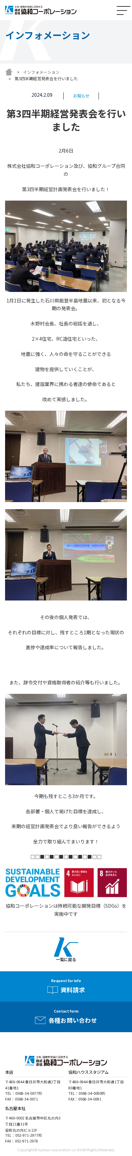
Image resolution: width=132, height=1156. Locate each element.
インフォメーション (41, 72)
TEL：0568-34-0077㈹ (23, 1093)
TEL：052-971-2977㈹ (23, 1135)
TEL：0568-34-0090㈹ (86, 1093)
